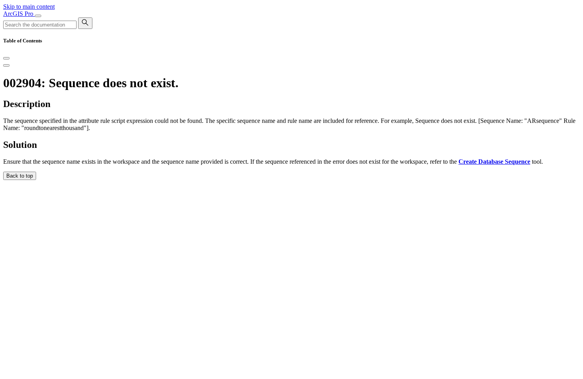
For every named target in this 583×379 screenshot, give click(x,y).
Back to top (19, 176)
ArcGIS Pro (19, 13)
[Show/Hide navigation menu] (38, 16)
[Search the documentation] (85, 23)
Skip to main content (29, 6)
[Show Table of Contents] (6, 65)
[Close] (6, 58)
